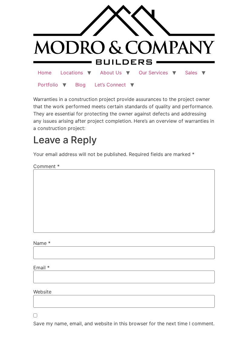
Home (44, 73)
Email (41, 267)
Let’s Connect (110, 85)
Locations (71, 73)
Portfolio (48, 85)
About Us (111, 73)
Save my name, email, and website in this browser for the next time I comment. (123, 323)
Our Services (153, 73)
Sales (191, 73)
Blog (80, 85)
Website (42, 291)
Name (42, 243)
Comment (46, 166)
